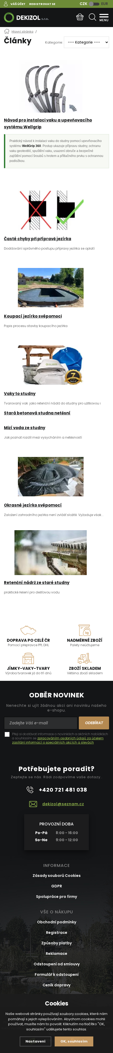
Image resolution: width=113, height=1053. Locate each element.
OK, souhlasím (74, 1041)
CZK (83, 3)
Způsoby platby (56, 943)
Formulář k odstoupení (57, 974)
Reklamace (56, 953)
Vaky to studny (19, 393)
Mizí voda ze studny (24, 427)
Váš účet (18, 4)
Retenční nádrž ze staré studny (36, 582)
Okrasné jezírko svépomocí (33, 505)
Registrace (56, 932)
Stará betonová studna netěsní (37, 413)
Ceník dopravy (56, 985)
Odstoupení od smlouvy (57, 964)
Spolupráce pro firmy (56, 896)
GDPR (56, 886)
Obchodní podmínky (56, 922)
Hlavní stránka (22, 31)
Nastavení (35, 1041)
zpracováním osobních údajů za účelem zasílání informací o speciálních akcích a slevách (58, 740)
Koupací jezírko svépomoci (33, 316)
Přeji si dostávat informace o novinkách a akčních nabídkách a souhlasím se (60, 738)
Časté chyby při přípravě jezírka (37, 238)
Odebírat (94, 722)
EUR (104, 3)
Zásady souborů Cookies (57, 875)
